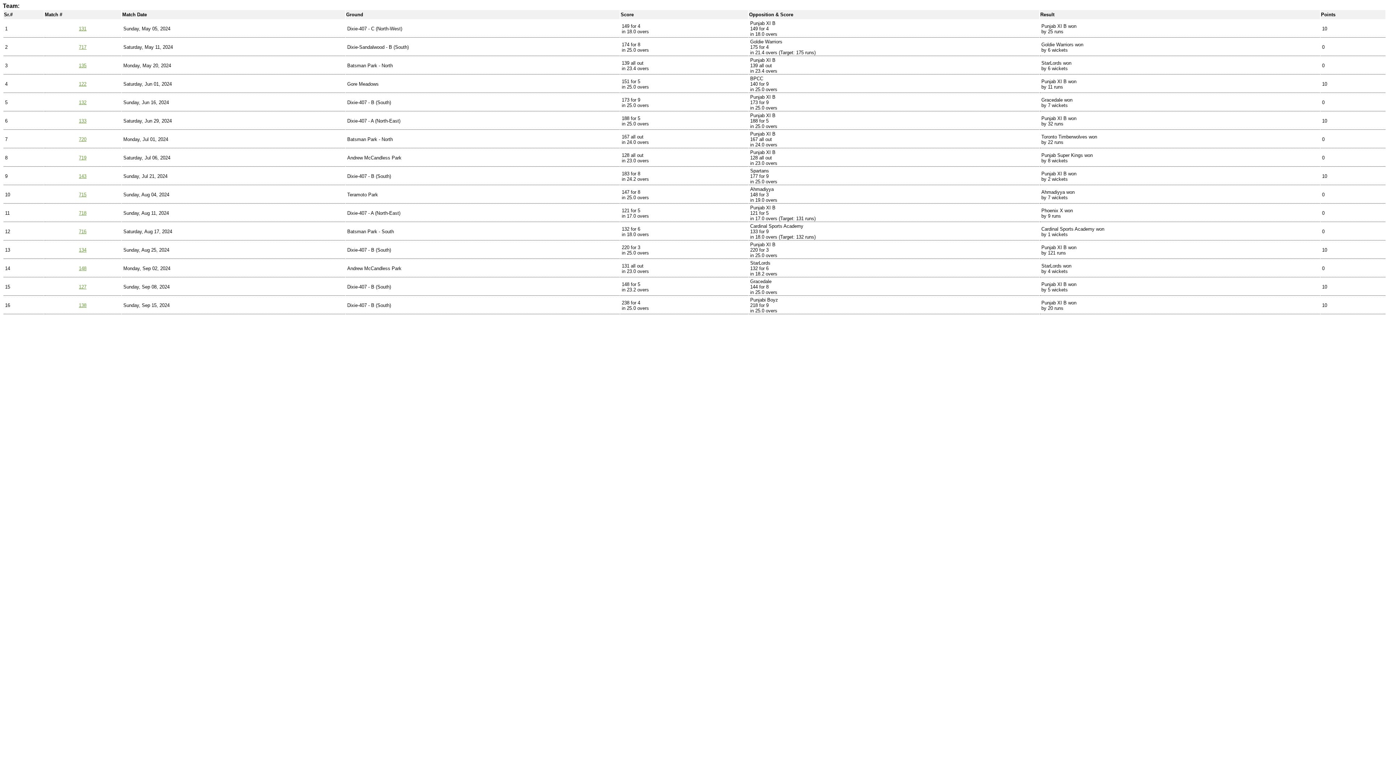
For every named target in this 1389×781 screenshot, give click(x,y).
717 (82, 47)
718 (82, 213)
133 (82, 121)
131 (82, 28)
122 (82, 84)
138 (82, 305)
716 (82, 231)
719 (82, 158)
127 (82, 287)
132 (82, 102)
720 (82, 139)
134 (82, 250)
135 (82, 65)
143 (82, 176)
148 (82, 268)
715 (82, 194)
